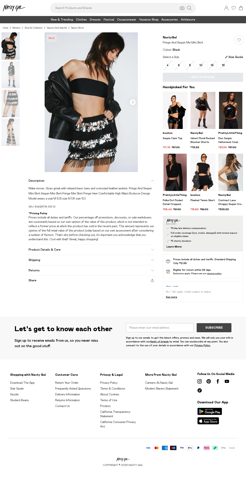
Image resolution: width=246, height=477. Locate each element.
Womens (16, 28)
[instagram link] (199, 381)
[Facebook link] (218, 381)
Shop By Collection (34, 28)
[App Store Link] (209, 416)
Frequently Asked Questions (73, 388)
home (5, 28)
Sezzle (14, 394)
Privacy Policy (108, 382)
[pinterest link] (208, 381)
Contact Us (62, 406)
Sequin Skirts (77, 28)
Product (105, 406)
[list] (91, 102)
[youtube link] (227, 381)
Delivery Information (67, 394)
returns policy (214, 273)
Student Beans (19, 400)
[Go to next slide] (133, 102)
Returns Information (67, 400)
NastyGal (170, 37)
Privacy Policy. (202, 345)
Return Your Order (66, 382)
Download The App (22, 382)
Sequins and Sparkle (57, 28)
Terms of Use (108, 400)
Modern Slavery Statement (161, 388)
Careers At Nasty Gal (159, 382)
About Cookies (109, 394)
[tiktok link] (199, 390)
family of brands (159, 341)
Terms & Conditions (112, 388)
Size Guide (17, 388)
